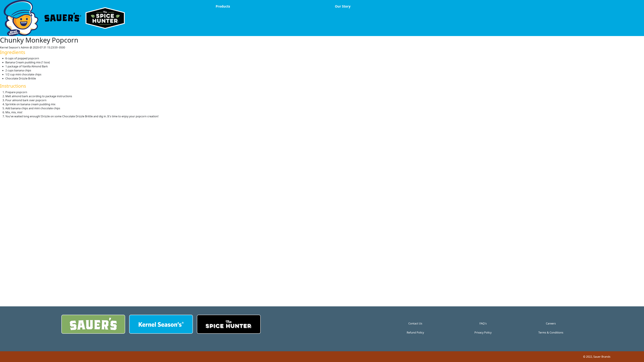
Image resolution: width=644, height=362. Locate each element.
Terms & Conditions (550, 332)
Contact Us (415, 323)
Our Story (343, 6)
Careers (551, 323)
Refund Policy (415, 332)
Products (223, 6)
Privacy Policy (483, 332)
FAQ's (483, 323)
